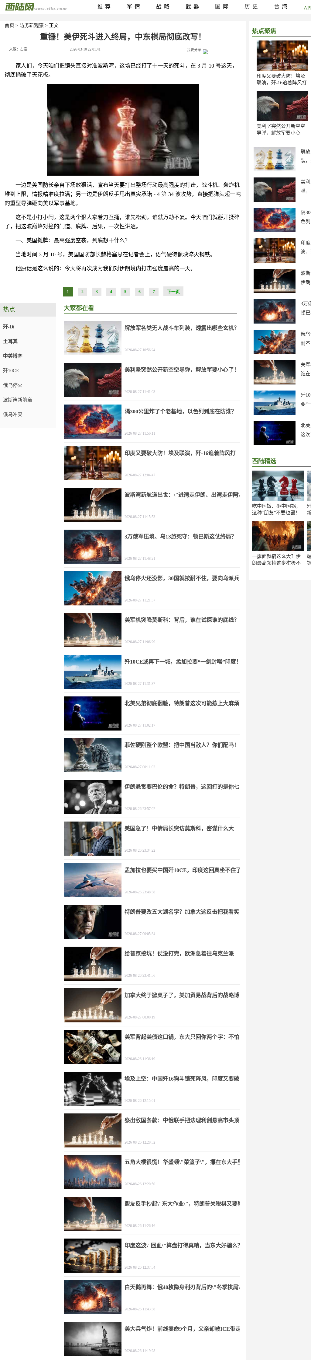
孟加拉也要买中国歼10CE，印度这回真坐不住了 (183, 870)
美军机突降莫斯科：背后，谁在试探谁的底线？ (182, 620)
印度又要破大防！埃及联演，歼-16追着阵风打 (180, 453)
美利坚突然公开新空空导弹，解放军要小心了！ (281, 133)
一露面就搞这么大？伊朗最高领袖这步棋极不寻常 (276, 563)
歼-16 (8, 326)
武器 (193, 7)
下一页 (173, 291)
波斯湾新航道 (17, 399)
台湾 (282, 7)
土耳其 (10, 341)
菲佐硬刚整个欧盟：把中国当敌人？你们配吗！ (182, 745)
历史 (252, 7)
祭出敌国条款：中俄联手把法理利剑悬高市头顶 (182, 1120)
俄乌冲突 (12, 414)
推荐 (105, 7)
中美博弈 (12, 356)
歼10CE (11, 370)
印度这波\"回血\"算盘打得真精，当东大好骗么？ (184, 1246)
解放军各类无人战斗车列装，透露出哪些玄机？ (182, 328)
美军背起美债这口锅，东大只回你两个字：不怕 (182, 1037)
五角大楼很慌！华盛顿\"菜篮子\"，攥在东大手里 (184, 1162)
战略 (164, 7)
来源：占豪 (18, 49)
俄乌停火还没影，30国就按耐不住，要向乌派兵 (182, 578)
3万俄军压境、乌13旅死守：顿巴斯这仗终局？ (181, 537)
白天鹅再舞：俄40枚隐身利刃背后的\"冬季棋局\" (184, 1287)
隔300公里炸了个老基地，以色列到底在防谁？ (181, 411)
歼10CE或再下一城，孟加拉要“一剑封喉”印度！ (183, 662)
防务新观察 (31, 25)
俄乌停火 (12, 385)
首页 (9, 25)
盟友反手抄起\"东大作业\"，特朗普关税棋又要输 (184, 1204)
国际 (223, 7)
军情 (134, 7)
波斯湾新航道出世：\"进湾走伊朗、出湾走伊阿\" (184, 495)
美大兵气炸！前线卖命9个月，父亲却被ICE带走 (183, 1329)
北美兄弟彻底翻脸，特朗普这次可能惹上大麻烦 (182, 703)
